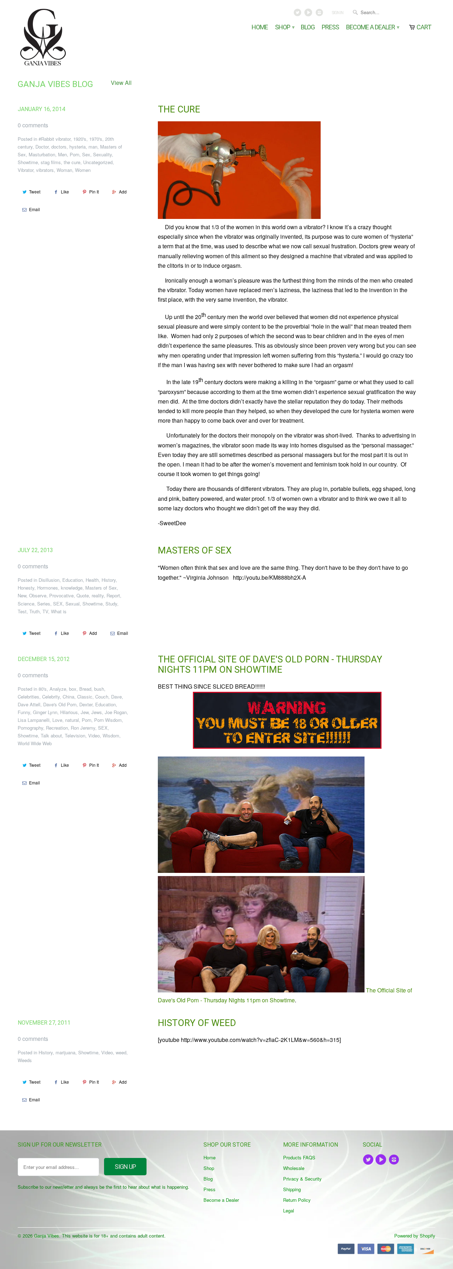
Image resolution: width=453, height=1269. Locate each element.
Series (43, 603)
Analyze (58, 688)
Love (57, 720)
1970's (95, 138)
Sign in (337, 12)
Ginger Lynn (45, 712)
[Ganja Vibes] (67, 37)
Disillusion (49, 579)
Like (65, 192)
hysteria (77, 146)
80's (43, 688)
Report (113, 595)
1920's (79, 138)
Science (26, 603)
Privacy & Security (302, 1178)
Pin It (94, 192)
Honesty (26, 587)
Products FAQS (299, 1157)
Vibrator (25, 170)
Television (75, 735)
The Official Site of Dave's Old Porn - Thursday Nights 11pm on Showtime (270, 664)
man (92, 146)
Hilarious (69, 712)
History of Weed (197, 1023)
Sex (86, 154)
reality (98, 595)
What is (59, 611)
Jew (84, 712)
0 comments (33, 125)
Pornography (30, 727)
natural (72, 720)
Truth (34, 611)
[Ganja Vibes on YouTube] (309, 14)
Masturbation (42, 154)
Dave (116, 696)
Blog (308, 27)
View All (121, 83)
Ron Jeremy (83, 727)
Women (83, 170)
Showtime (28, 162)
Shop (284, 27)
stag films (51, 162)
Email (34, 209)
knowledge (71, 587)
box (72, 688)
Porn (74, 154)
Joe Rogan (116, 712)
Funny (24, 712)
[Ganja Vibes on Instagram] (320, 14)
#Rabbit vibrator (54, 138)
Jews (96, 712)
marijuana (65, 1052)
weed (121, 1052)
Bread (85, 688)
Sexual (72, 603)
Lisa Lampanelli (34, 720)
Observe (37, 595)
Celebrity (51, 696)
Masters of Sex (101, 587)
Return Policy (297, 1199)
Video (94, 735)
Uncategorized (98, 162)
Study (111, 603)
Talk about (51, 735)
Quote (82, 595)
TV (45, 611)
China (68, 696)
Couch (101, 696)
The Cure (179, 109)
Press (330, 27)
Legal (288, 1210)
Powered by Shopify (414, 1235)
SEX (58, 603)
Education (72, 579)
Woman (64, 170)
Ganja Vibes (46, 1235)
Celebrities (28, 696)
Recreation (57, 727)
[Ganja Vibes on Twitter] (298, 14)
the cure (72, 162)
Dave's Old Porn (59, 704)
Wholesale (293, 1168)
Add (123, 192)
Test (22, 611)
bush (99, 688)
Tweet (34, 192)
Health (92, 579)
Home (260, 27)
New (22, 595)
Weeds (25, 1060)
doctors (59, 146)
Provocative (61, 595)
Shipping (292, 1189)
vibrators (45, 170)
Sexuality (102, 154)
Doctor (41, 146)
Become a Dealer (372, 27)
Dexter (85, 704)
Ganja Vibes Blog (55, 84)
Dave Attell (29, 704)
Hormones (47, 587)
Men (62, 154)
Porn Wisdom (108, 720)
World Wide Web (35, 743)
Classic (84, 696)
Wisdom (111, 735)
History (109, 579)
